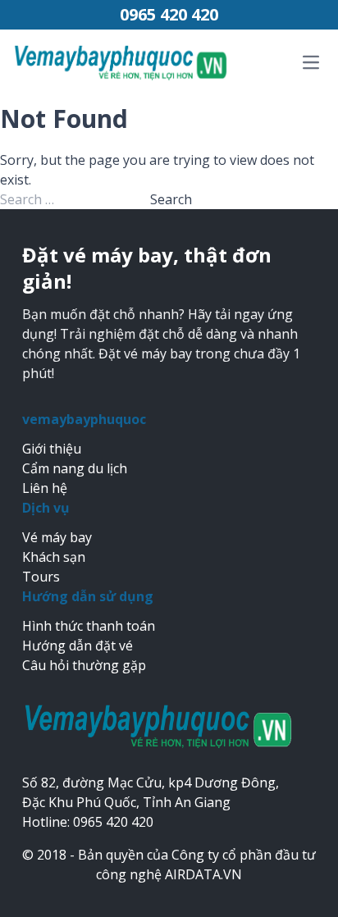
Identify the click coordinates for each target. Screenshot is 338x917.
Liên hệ (44, 488)
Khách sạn (53, 557)
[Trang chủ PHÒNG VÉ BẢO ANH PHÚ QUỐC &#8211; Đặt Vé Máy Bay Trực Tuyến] (121, 62)
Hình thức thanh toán (88, 626)
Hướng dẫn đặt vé (77, 645)
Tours (41, 577)
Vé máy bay (57, 537)
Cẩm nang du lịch (74, 468)
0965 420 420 (169, 14)
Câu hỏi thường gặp (84, 665)
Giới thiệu (51, 449)
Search (171, 199)
